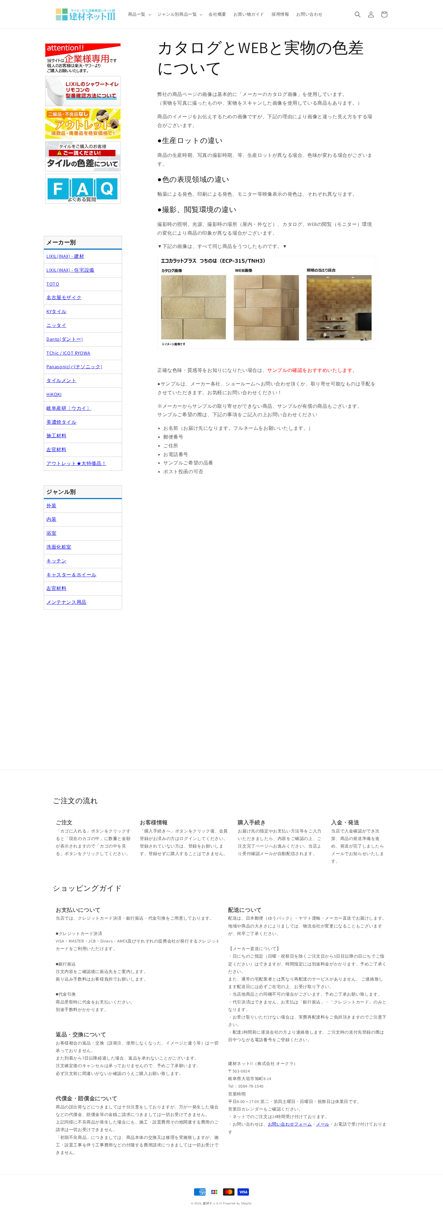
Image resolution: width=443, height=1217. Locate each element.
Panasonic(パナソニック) (74, 366)
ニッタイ (56, 325)
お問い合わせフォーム (290, 1124)
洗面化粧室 (58, 547)
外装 (51, 505)
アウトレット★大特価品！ (76, 463)
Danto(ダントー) (64, 339)
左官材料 (56, 449)
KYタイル (56, 311)
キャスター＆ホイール (71, 575)
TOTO (52, 284)
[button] (139, 14)
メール (322, 1124)
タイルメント (61, 380)
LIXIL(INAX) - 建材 (65, 256)
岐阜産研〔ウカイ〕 (68, 408)
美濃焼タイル (61, 422)
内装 (51, 519)
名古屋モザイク (63, 297)
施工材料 (56, 436)
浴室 (51, 533)
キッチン (56, 561)
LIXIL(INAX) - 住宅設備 (70, 270)
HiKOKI (54, 394)
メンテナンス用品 (66, 602)
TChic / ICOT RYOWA (68, 353)
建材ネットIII (212, 1203)
